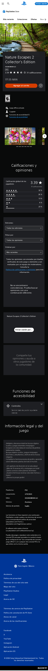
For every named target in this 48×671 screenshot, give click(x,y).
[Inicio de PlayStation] (24, 3)
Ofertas (34, 19)
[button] (18, 117)
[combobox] (24, 228)
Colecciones (22, 19)
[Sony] (42, 670)
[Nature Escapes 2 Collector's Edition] (20, 136)
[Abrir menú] (3, 3)
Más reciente (8, 19)
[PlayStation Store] (11, 11)
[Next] (44, 136)
